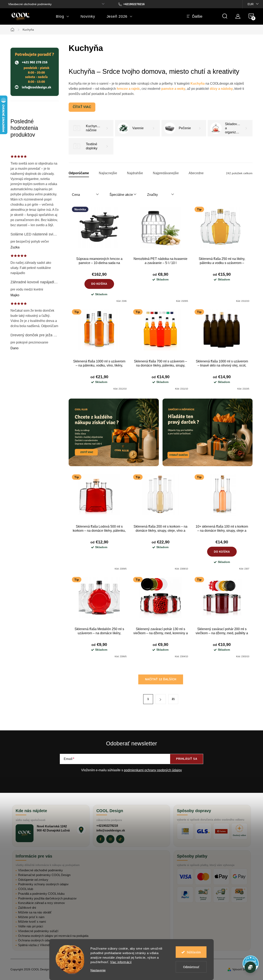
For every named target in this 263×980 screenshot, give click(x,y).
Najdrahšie (135, 173)
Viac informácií (121, 962)
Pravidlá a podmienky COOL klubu (41, 893)
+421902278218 (107, 825)
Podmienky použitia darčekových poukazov (47, 898)
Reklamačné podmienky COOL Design (44, 875)
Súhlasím (194, 952)
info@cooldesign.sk (110, 830)
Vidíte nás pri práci (30, 926)
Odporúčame (79, 173)
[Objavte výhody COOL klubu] (114, 432)
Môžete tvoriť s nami (32, 921)
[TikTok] (120, 839)
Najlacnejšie (108, 173)
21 (173, 699)
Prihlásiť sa (186, 758)
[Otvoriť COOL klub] (250, 967)
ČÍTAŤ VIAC (82, 107)
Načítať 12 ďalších (160, 679)
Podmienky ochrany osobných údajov (43, 884)
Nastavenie (98, 970)
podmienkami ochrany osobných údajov (153, 770)
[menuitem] (62, 16)
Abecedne (196, 173)
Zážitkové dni (27, 907)
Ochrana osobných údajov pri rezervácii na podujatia (53, 935)
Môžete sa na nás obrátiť (35, 912)
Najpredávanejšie (166, 173)
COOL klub (25, 889)
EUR (251, 4)
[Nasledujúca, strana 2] (161, 699)
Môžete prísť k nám (31, 917)
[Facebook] (100, 839)
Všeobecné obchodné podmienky (30, 4)
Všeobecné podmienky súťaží (38, 931)
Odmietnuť (191, 967)
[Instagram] (110, 839)
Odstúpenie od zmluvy (33, 879)
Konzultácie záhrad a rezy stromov (41, 903)
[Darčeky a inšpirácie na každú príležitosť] (208, 432)
